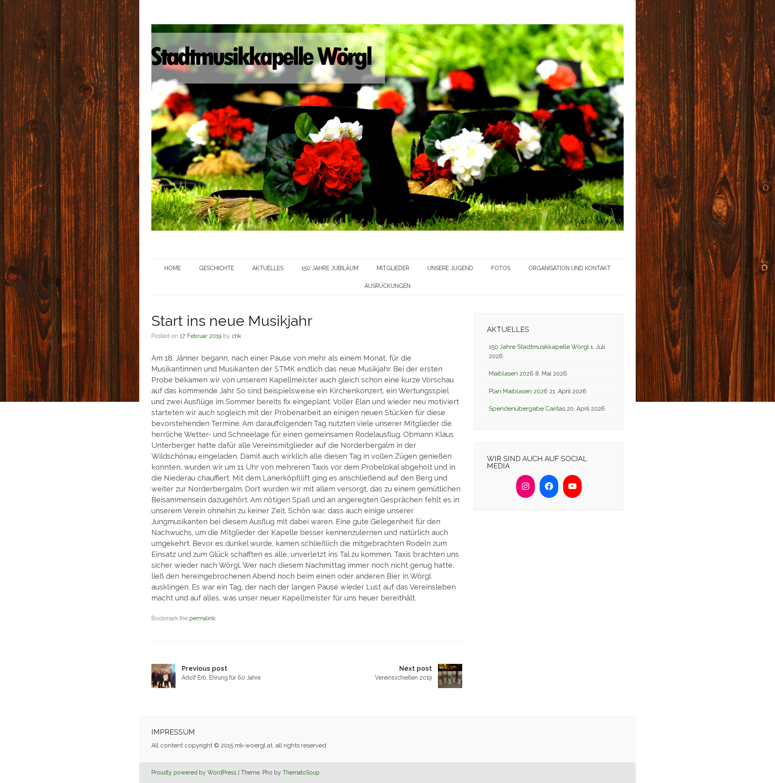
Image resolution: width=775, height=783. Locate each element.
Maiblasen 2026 (511, 373)
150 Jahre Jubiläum (330, 268)
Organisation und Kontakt (569, 268)
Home (172, 268)
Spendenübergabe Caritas (527, 408)
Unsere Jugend (450, 268)
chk (236, 336)
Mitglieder (393, 268)
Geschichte (216, 268)
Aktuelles (267, 268)
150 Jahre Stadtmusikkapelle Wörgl (539, 347)
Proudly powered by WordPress (194, 772)
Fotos (500, 268)
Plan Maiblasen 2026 (518, 391)
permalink (202, 618)
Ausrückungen (387, 286)
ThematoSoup (301, 772)
